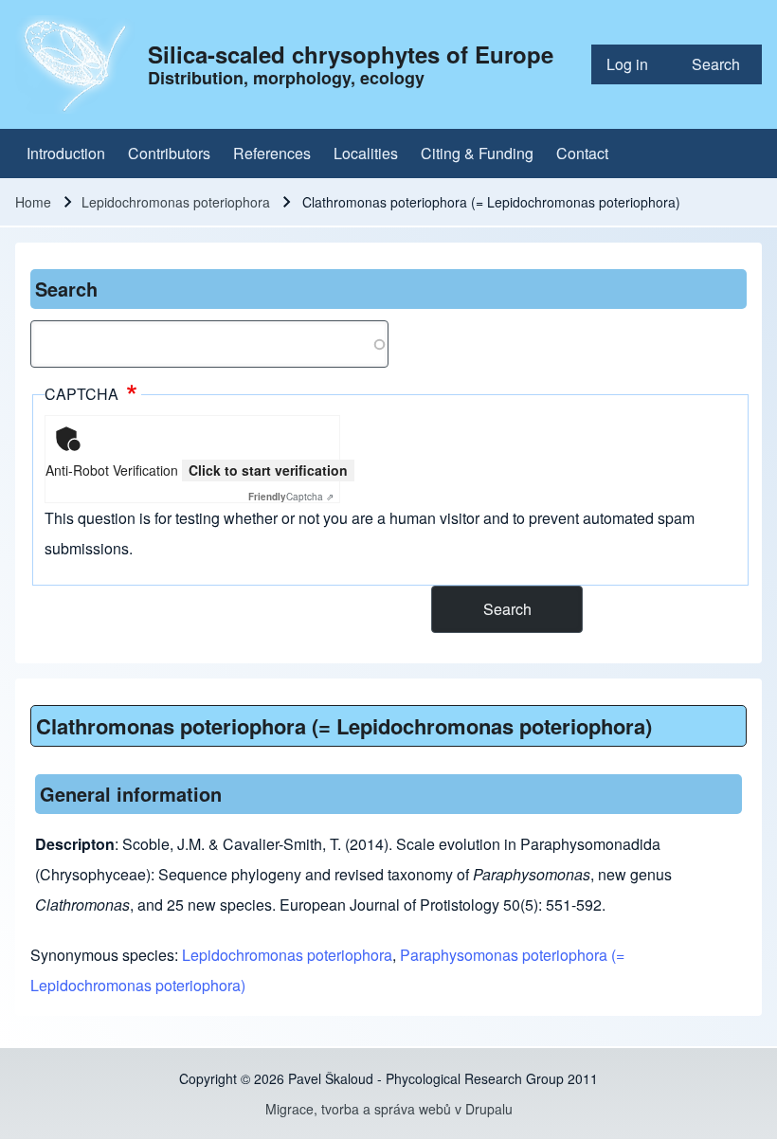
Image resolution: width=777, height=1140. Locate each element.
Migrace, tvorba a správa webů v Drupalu (389, 1108)
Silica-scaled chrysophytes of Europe (350, 54)
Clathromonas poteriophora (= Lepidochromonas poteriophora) (344, 726)
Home (33, 201)
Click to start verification (268, 470)
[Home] (75, 64)
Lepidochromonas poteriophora (175, 201)
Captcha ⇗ (291, 496)
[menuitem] (634, 64)
